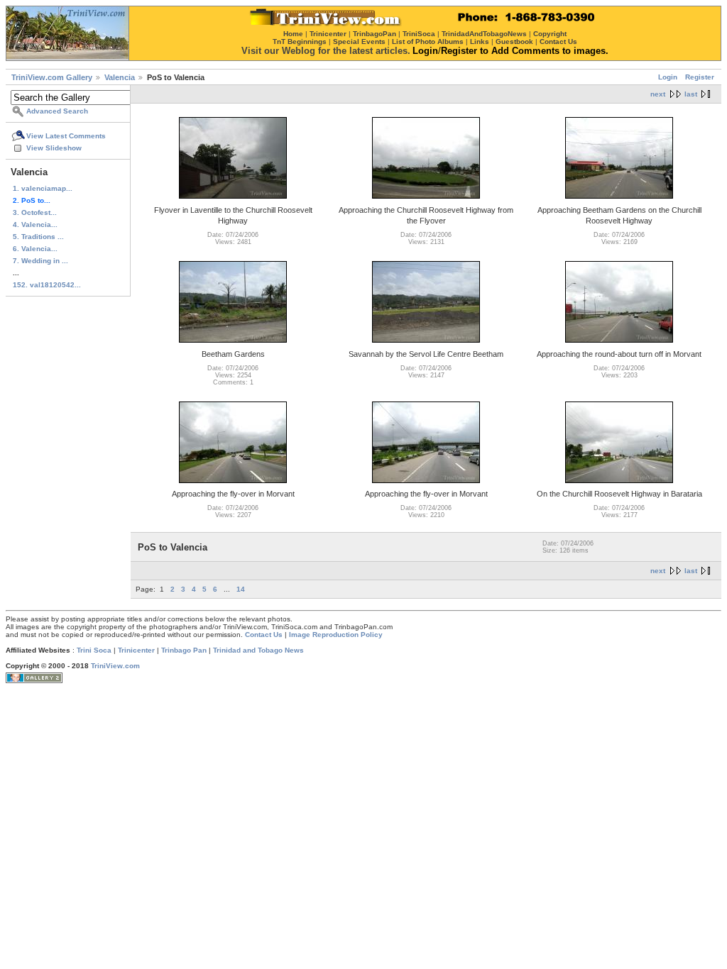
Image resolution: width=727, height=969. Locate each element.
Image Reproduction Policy (336, 634)
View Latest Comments (66, 136)
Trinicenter (136, 650)
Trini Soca (94, 650)
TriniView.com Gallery (51, 77)
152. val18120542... (47, 285)
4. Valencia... (35, 224)
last (690, 94)
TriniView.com (115, 666)
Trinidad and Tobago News (258, 650)
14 (240, 589)
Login (667, 77)
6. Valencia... (35, 249)
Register (699, 77)
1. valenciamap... (42, 188)
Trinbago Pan (184, 650)
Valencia (119, 77)
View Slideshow (54, 148)
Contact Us (264, 634)
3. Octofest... (35, 212)
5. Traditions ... (38, 236)
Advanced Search (57, 111)
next (657, 94)
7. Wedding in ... (40, 261)
